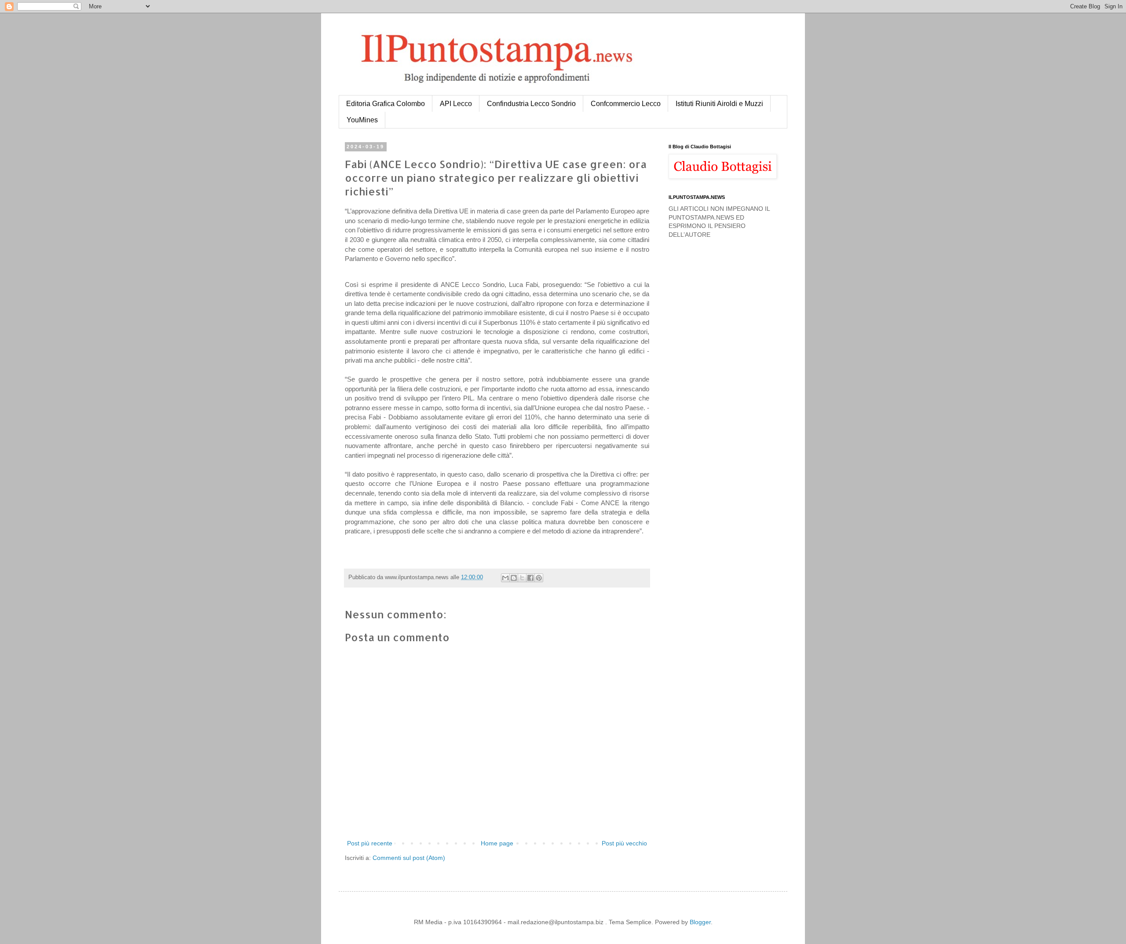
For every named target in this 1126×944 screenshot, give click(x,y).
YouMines (362, 120)
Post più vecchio (624, 843)
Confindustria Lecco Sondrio (531, 103)
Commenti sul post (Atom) (409, 857)
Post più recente (369, 843)
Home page (497, 843)
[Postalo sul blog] (513, 577)
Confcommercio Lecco (626, 103)
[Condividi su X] (522, 577)
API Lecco (456, 103)
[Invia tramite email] (505, 577)
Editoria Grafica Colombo (385, 103)
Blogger (700, 922)
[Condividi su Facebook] (530, 577)
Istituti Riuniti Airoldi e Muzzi (719, 103)
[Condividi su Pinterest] (538, 577)
